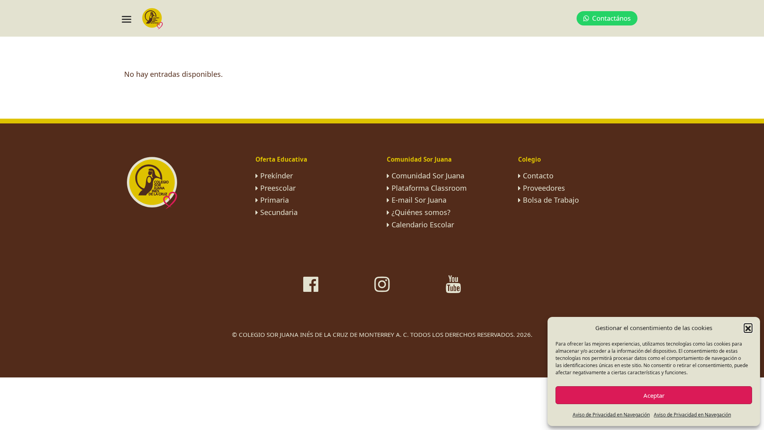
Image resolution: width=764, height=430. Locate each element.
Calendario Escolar (423, 224)
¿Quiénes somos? (421, 212)
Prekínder (276, 175)
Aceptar (654, 395)
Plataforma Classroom (429, 188)
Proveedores (544, 188)
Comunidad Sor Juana (428, 175)
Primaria (274, 200)
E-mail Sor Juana (419, 200)
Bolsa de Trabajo (551, 200)
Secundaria (279, 212)
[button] (748, 328)
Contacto (538, 175)
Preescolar (278, 188)
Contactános (611, 18)
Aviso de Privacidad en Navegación (611, 414)
